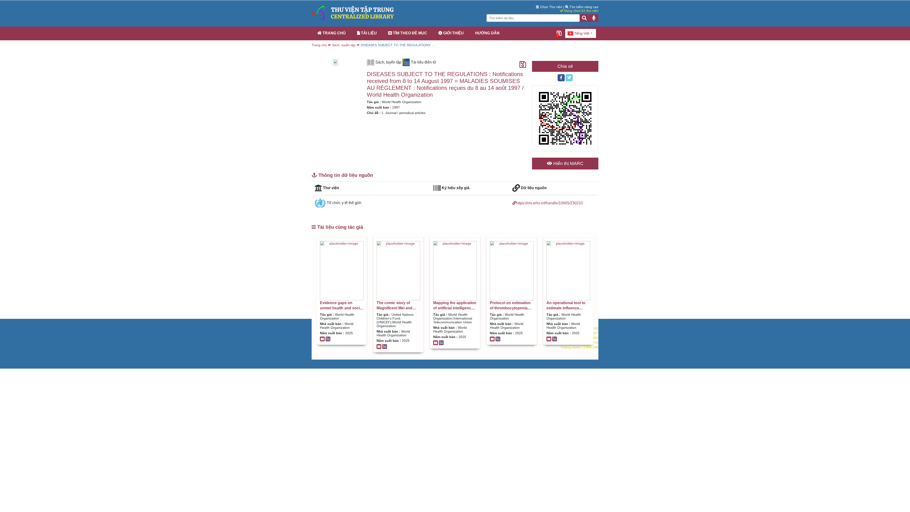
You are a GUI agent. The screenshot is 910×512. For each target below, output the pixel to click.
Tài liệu (368, 33)
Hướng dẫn (487, 33)
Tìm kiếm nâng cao (583, 7)
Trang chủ (334, 33)
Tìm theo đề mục (409, 33)
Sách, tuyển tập (343, 45)
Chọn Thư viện (551, 7)
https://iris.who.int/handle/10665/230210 (549, 203)
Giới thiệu (453, 33)
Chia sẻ (565, 66)
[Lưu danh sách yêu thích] (522, 65)
